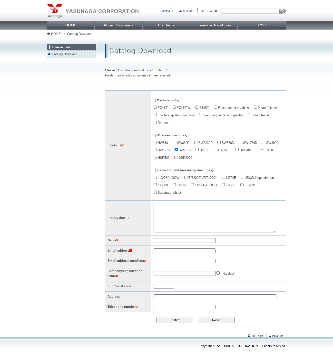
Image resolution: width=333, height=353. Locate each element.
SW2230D (205, 143)
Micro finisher (267, 107)
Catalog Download (64, 54)
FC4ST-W (183, 107)
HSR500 (163, 158)
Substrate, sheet (169, 192)
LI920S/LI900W (168, 178)
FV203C (250, 185)
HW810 (162, 143)
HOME (56, 34)
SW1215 (184, 150)
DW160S (224, 150)
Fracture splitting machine (175, 115)
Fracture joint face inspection (223, 115)
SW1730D (249, 143)
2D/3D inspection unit (259, 178)
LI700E (230, 178)
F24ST (203, 107)
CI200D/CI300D (205, 185)
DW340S (245, 150)
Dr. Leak (163, 123)
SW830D (182, 143)
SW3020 (271, 143)
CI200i (181, 185)
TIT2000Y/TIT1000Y (202, 178)
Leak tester (260, 115)
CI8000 (162, 185)
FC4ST (162, 107)
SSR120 (266, 150)
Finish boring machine (233, 107)
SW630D (227, 143)
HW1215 (163, 150)
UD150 (204, 150)
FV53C (230, 185)
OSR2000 (184, 158)
